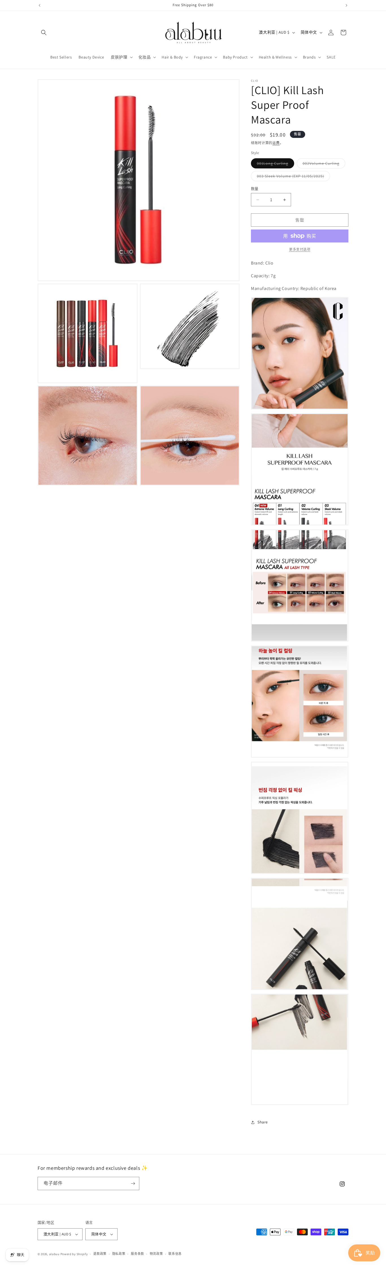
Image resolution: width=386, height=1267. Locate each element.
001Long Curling (274, 164)
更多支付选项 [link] (299, 249)
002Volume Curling (323, 164)
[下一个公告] (346, 5)
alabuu (54, 1254)
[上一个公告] (39, 5)
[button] (44, 32)
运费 (275, 143)
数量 (255, 188)
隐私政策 (118, 1254)
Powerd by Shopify (74, 1254)
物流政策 (156, 1254)
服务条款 (137, 1254)
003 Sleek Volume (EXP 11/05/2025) (292, 177)
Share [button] (262, 1122)
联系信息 (175, 1254)
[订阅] (133, 1183)
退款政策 (100, 1254)
